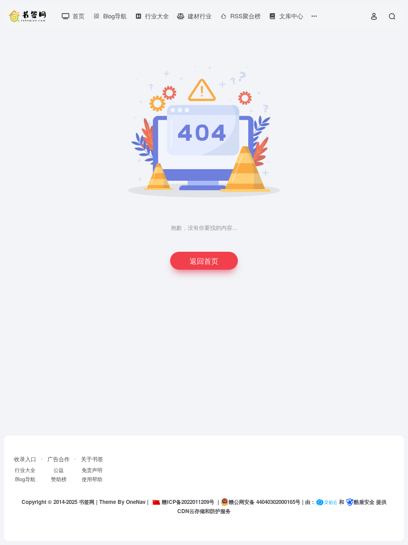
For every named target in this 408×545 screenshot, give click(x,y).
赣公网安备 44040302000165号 (264, 502)
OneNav (135, 502)
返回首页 (204, 260)
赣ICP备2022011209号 (188, 502)
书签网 (86, 502)
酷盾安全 (364, 502)
